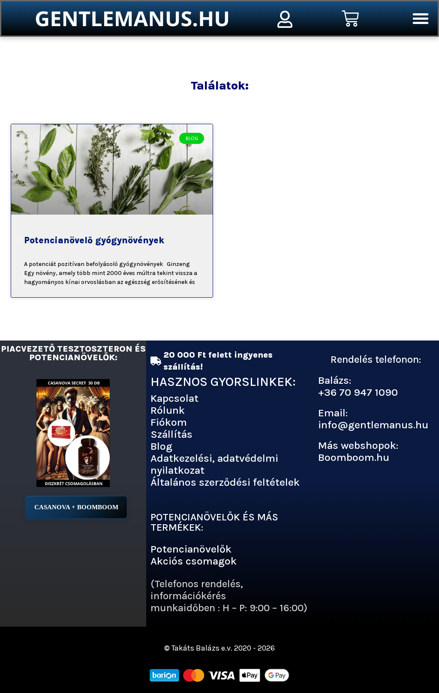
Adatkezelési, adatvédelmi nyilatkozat (214, 464)
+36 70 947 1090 (358, 392)
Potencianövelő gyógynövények (94, 240)
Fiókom (168, 422)
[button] (420, 18)
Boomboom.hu (353, 457)
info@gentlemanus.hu (373, 424)
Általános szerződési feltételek (225, 482)
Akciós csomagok (193, 561)
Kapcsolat (174, 398)
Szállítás (171, 434)
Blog (161, 446)
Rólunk (167, 410)
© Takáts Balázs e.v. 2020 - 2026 (219, 648)
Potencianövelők (191, 549)
